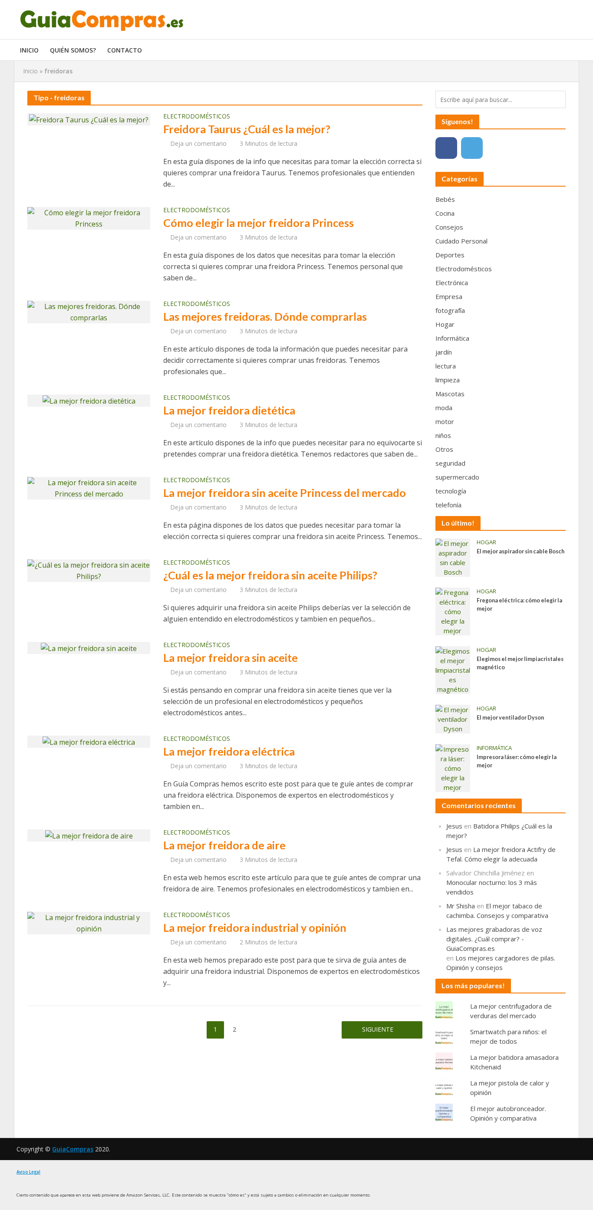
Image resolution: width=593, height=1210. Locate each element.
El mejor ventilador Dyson (510, 717)
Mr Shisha (460, 905)
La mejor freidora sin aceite (230, 657)
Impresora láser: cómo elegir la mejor (517, 761)
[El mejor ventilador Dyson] (452, 718)
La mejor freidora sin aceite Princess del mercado (284, 492)
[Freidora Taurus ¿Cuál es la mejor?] (88, 119)
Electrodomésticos (196, 116)
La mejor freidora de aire (224, 845)
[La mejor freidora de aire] (89, 835)
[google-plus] (497, 148)
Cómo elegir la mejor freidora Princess (258, 222)
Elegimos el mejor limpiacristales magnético (520, 663)
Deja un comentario (198, 143)
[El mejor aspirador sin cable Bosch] (452, 556)
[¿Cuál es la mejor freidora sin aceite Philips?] (88, 570)
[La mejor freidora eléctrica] (89, 741)
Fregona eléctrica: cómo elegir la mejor (519, 604)
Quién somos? (73, 50)
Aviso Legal (28, 1172)
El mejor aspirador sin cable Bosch (520, 551)
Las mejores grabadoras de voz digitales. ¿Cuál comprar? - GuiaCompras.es (494, 939)
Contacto (124, 50)
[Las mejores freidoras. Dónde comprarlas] (88, 311)
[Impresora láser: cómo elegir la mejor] (452, 767)
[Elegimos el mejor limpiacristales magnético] (452, 669)
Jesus (454, 826)
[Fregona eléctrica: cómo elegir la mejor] (452, 610)
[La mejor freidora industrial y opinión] (88, 922)
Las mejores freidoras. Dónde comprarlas (265, 316)
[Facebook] (446, 148)
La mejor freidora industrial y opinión (254, 927)
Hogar (486, 542)
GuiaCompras (72, 1149)
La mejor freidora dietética (229, 410)
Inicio (29, 50)
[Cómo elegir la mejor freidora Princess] (88, 217)
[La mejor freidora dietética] (89, 400)
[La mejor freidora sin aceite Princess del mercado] (88, 487)
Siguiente (377, 1029)
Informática (494, 748)
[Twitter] (472, 148)
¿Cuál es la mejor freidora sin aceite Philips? (270, 575)
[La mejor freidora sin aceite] (89, 647)
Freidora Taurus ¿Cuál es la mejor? (246, 128)
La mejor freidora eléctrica (229, 751)
